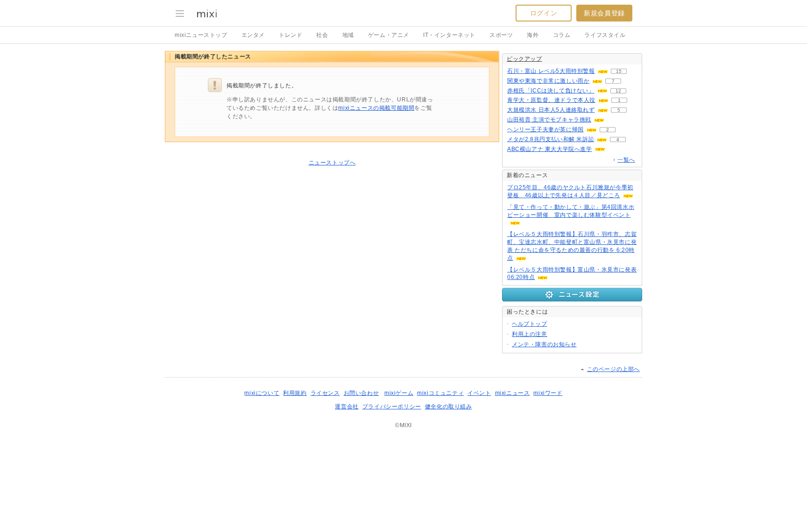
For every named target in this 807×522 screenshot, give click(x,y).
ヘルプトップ (529, 324)
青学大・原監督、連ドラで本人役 (551, 100)
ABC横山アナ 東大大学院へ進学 (549, 149)
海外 (532, 35)
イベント (479, 393)
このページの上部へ (613, 369)
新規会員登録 (604, 13)
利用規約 (294, 393)
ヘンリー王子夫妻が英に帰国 (545, 129)
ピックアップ (524, 59)
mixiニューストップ (201, 35)
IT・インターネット (449, 35)
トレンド (290, 35)
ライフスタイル (604, 35)
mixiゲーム (398, 393)
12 (618, 90)
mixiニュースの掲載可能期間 (376, 108)
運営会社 (346, 406)
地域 (348, 35)
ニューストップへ (332, 162)
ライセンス (325, 393)
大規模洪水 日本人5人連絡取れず (551, 110)
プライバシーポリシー (391, 406)
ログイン (543, 13)
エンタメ (253, 35)
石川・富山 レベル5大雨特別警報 (551, 71)
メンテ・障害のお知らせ (544, 344)
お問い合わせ (361, 393)
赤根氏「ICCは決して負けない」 (551, 90)
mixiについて (261, 393)
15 (619, 71)
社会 (322, 35)
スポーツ (501, 35)
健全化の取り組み (448, 406)
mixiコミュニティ (440, 393)
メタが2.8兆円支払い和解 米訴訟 (550, 139)
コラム (562, 35)
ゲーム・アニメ (388, 35)
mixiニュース (512, 393)
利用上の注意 (529, 334)
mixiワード (547, 393)
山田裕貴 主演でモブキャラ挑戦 (549, 119)
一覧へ (626, 160)
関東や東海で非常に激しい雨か (548, 81)
